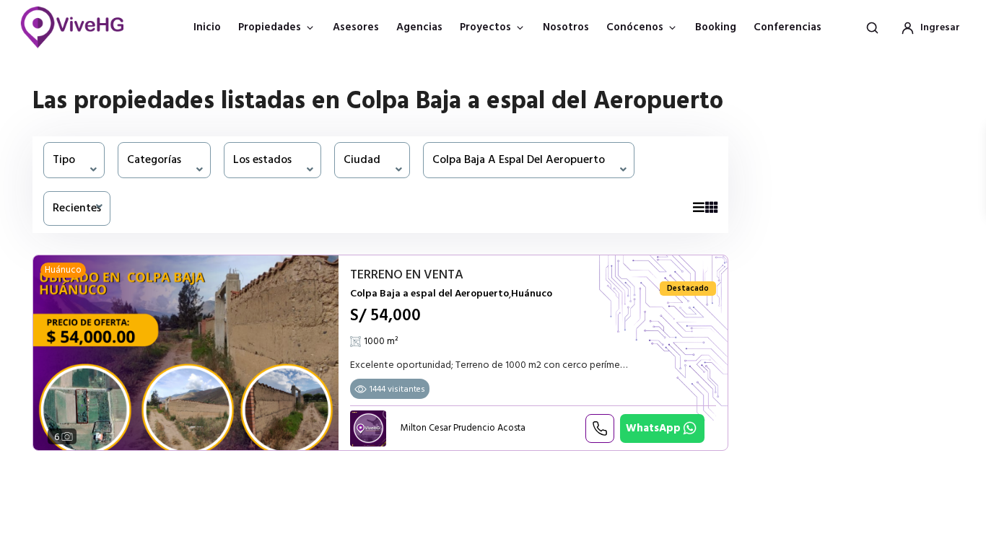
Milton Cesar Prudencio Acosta (463, 428)
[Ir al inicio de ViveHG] (79, 27)
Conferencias (787, 27)
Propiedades (269, 27)
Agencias (419, 27)
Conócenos (634, 27)
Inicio (207, 27)
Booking (715, 27)
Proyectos (485, 27)
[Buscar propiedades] (872, 27)
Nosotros (566, 27)
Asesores (356, 27)
